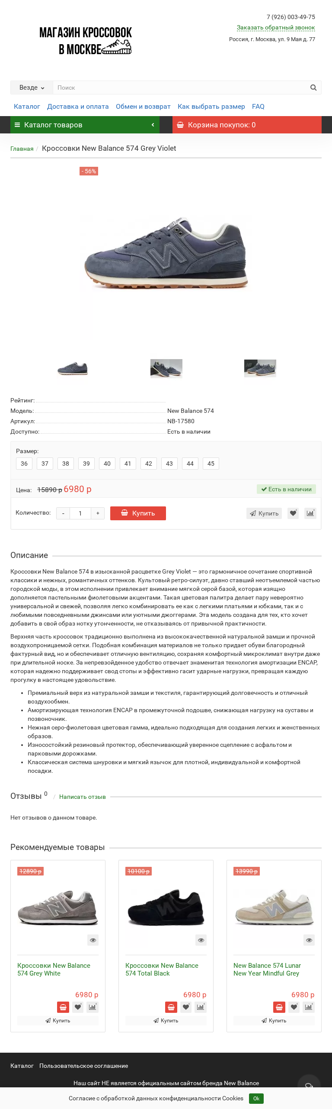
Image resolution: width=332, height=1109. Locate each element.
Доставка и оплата (78, 106)
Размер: (27, 450)
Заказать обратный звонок (276, 27)
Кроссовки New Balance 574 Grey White (53, 969)
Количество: (33, 512)
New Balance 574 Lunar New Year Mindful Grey (267, 969)
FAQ (258, 106)
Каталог (27, 106)
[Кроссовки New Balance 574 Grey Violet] (73, 367)
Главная (22, 148)
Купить (143, 513)
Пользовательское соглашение (83, 1065)
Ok (256, 1099)
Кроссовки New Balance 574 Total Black (161, 969)
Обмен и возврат (143, 106)
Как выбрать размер (211, 106)
